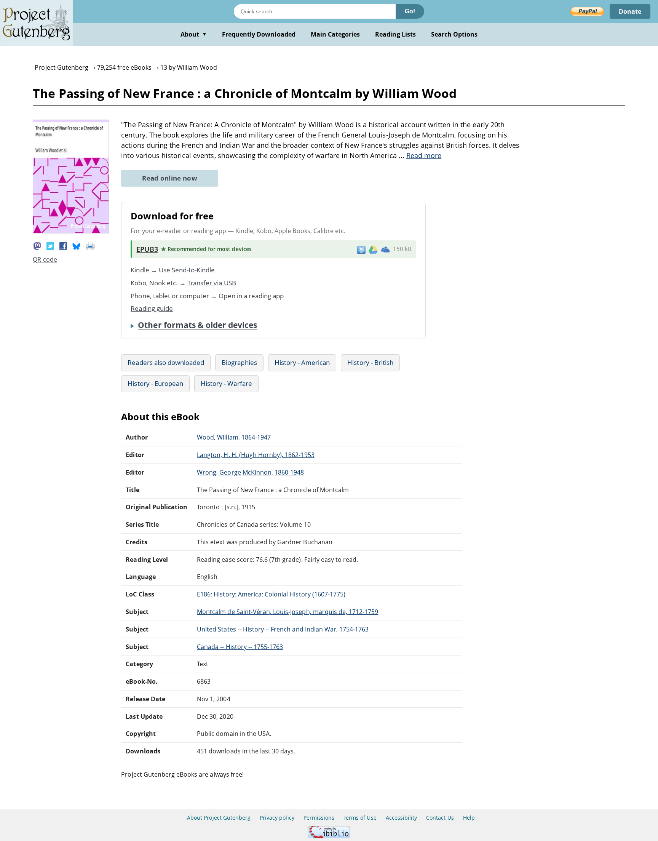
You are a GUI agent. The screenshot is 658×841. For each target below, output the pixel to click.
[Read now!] (71, 231)
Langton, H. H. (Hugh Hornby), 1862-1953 (255, 455)
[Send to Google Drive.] (373, 249)
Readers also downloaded (166, 362)
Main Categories (335, 34)
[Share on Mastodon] (37, 245)
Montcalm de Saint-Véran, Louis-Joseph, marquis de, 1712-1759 (287, 612)
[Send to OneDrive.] (385, 249)
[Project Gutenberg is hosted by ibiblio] (329, 836)
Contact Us (440, 817)
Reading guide (152, 308)
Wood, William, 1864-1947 (234, 437)
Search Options (454, 34)
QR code (45, 259)
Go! (410, 11)
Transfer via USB (211, 282)
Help (469, 817)
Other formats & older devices (197, 324)
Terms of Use (359, 817)
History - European (155, 383)
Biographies (239, 362)
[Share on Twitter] (50, 245)
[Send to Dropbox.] (361, 249)
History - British (370, 362)
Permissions (318, 817)
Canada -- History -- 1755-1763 (240, 647)
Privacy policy (277, 817)
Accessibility (401, 817)
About (193, 34)
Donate (630, 11)
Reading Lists (395, 34)
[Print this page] (90, 245)
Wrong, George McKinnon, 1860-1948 (250, 472)
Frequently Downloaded (258, 34)
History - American (302, 362)
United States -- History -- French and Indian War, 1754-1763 (283, 629)
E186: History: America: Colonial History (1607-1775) (271, 594)
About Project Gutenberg (219, 817)
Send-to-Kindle (193, 269)
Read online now (169, 178)
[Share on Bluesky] (76, 245)
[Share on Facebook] (63, 245)
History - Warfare (226, 383)
